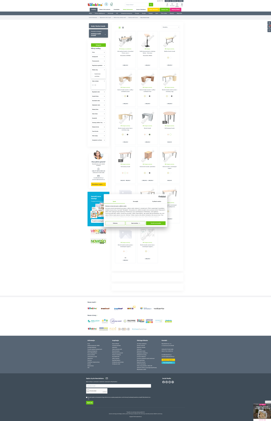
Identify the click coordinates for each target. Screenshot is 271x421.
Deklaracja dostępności (92, 351)
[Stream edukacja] (140, 321)
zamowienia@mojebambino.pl (98, 179)
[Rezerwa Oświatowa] (139, 329)
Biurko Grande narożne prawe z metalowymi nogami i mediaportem (125, 246)
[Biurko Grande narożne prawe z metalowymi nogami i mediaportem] (125, 234)
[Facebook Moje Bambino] (163, 382)
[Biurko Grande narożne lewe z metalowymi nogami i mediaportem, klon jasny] (147, 234)
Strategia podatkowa (92, 347)
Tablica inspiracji (115, 358)
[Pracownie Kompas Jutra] (130, 321)
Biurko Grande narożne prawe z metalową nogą (169, 90)
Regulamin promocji (141, 362)
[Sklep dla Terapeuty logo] (146, 307)
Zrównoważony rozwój (92, 356)
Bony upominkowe (141, 360)
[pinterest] (166, 382)
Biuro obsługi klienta (167, 362)
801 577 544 (161, 0)
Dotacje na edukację (116, 354)
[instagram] (172, 382)
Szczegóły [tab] (135, 201)
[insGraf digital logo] (119, 307)
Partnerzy (90, 360)
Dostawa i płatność (141, 345)
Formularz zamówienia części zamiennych (146, 358)
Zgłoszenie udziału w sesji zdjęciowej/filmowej (147, 367)
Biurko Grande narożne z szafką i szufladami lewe (147, 90)
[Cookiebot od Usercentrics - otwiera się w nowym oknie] (159, 197)
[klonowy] (127, 173)
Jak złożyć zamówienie (141, 343)
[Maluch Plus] (94, 321)
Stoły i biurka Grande (98, 26)
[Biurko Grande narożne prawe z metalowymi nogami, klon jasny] (147, 194)
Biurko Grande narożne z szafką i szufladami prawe (125, 90)
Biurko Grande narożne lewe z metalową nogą (125, 129)
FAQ (88, 367)
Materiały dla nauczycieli (117, 353)
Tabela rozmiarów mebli (117, 349)
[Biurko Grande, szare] (147, 117)
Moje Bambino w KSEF (141, 369)
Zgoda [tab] (114, 201)
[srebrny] (93, 86)
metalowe (97, 76)
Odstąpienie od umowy (141, 354)
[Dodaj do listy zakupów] (132, 34)
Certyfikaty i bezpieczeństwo (94, 362)
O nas (89, 343)
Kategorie (98, 45)
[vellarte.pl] (159, 307)
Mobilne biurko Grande (169, 51)
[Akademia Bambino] (168, 321)
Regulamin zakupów (141, 347)
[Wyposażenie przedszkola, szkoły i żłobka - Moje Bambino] (95, 4)
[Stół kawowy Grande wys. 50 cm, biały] (169, 117)
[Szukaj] (151, 4)
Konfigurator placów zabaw (118, 362)
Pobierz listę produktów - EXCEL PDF (144, 365)
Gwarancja (139, 349)
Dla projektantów (115, 356)
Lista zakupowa (172, 5)
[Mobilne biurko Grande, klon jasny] (169, 40)
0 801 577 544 (95, 171)
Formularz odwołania (141, 356)
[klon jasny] (168, 58)
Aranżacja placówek (116, 345)
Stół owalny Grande (125, 166)
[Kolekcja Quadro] (103, 329)
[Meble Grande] (124, 329)
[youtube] (169, 382)
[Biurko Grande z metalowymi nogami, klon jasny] (169, 156)
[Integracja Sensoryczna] (104, 321)
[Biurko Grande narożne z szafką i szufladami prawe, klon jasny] (125, 79)
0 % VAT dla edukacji (141, 364)
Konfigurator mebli (116, 364)
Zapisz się (89, 402)
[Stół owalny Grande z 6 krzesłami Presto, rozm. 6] (125, 40)
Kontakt (167, 0)
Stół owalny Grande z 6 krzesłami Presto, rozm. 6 (125, 52)
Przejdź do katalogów (98, 221)
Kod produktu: (123, 55)
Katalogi (180, 0)
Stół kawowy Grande (170, 128)
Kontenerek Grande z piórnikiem (147, 166)
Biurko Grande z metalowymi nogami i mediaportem (170, 205)
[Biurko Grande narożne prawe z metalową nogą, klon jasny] (169, 79)
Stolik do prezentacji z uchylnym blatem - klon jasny (147, 52)
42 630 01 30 (102, 171)
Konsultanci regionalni (98, 184)
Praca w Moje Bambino (92, 353)
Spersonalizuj (134, 223)
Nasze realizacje (115, 343)
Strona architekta (91, 354)
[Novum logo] (132, 307)
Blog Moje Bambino (116, 360)
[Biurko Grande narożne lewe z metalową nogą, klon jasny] (125, 117)
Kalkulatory (174, 0)
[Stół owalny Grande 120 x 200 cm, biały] (125, 156)
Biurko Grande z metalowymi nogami (170, 167)
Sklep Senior (90, 358)
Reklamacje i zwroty (141, 351)
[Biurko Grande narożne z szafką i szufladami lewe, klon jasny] (147, 79)
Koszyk (182, 5)
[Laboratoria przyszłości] (149, 321)
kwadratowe (97, 74)
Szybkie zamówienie (177, 6)
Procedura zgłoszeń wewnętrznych (95, 349)
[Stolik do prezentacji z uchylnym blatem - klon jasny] (147, 40)
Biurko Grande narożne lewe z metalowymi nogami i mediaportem (147, 246)
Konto (167, 5)
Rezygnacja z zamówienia (142, 353)
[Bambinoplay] (158, 321)
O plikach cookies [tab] (156, 201)
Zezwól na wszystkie (156, 223)
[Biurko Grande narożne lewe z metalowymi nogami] (125, 194)
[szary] (127, 96)
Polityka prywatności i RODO (94, 345)
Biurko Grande (147, 128)
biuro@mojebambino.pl (98, 177)
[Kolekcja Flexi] (113, 329)
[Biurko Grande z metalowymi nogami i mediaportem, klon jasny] (169, 194)
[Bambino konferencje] (93, 329)
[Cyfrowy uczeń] (116, 321)
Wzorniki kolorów (115, 351)
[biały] (170, 58)
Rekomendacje (91, 365)
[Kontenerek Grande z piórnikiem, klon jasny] (147, 156)
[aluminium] (95, 86)
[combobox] (139, 4)
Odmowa (115, 223)
